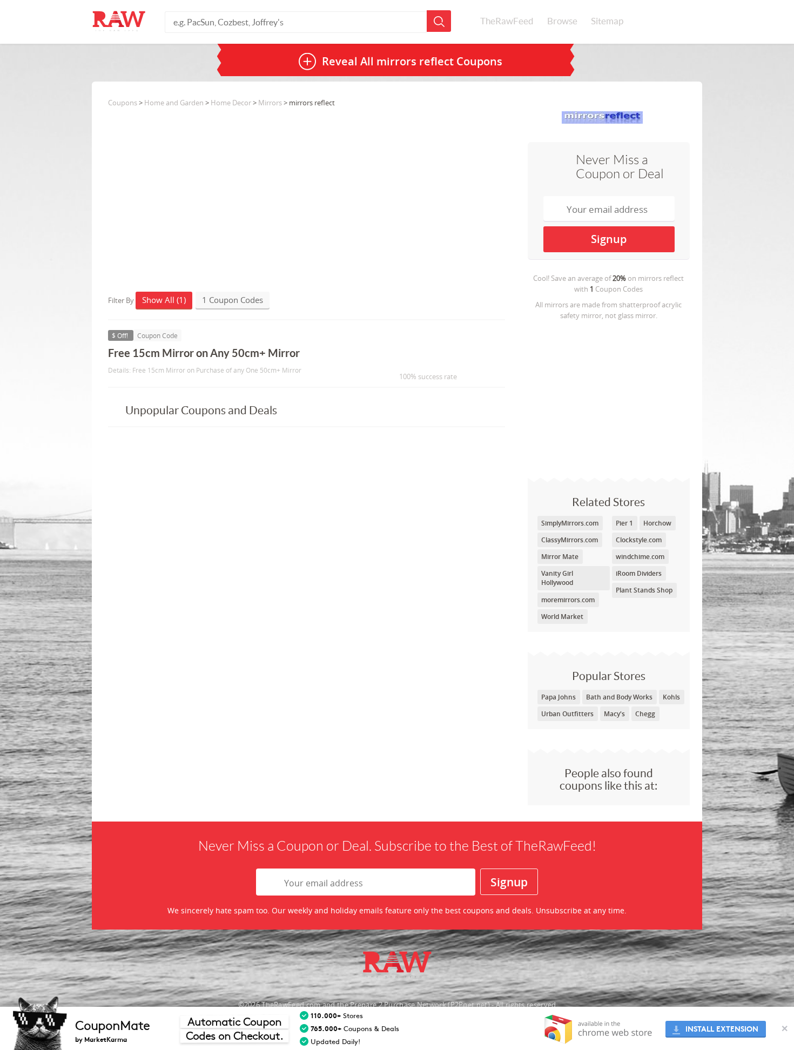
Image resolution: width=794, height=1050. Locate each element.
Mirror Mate (559, 556)
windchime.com (640, 556)
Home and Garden (174, 102)
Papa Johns (558, 697)
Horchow (657, 523)
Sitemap (607, 21)
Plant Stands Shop (644, 590)
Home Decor (231, 102)
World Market (562, 616)
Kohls (671, 697)
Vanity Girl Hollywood (557, 578)
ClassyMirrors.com (569, 539)
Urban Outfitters (567, 713)
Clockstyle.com (639, 539)
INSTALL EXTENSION (721, 1029)
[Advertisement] (609, 396)
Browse (562, 21)
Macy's (614, 713)
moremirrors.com (568, 599)
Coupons (122, 102)
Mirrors (270, 102)
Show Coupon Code (421, 358)
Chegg (645, 713)
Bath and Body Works (619, 697)
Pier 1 (624, 523)
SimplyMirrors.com (569, 523)
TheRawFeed (507, 21)
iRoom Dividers (639, 573)
